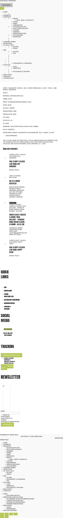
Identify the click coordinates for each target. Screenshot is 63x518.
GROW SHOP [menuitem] (7, 469)
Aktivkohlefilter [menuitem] (13, 448)
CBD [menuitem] (4, 476)
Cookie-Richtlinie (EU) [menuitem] (15, 500)
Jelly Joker (43, 132)
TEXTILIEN (6, 65)
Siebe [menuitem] (9, 454)
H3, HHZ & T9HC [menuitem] (8, 471)
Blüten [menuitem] (9, 472)
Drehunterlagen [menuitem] (13, 464)
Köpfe (15, 22)
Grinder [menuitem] (10, 451)
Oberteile (17, 68)
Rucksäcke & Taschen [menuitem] (15, 487)
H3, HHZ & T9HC (8, 45)
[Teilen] (11, 514)
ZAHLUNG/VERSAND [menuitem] (10, 510)
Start (5, 88)
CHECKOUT (7, 76)
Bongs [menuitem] (9, 458)
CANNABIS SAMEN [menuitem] (9, 467)
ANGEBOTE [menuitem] (7, 444)
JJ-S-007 (51, 132)
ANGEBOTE (7, 15)
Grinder (16, 32)
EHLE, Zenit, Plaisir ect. (25, 20)
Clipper (16, 30)
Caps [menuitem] (8, 484)
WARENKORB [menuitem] (11, 509)
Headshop (12, 88)
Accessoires (18, 35)
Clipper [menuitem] (9, 461)
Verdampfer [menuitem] (11, 462)
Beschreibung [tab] (11, 135)
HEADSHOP (7, 17)
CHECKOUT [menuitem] (7, 491)
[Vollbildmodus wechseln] (7, 514)
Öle (14, 53)
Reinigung (17, 37)
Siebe (15, 23)
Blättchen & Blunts (20, 28)
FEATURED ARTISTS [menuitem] (13, 495)
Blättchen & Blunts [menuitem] (14, 449)
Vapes (15, 48)
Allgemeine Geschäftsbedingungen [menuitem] (20, 499)
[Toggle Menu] (2, 8)
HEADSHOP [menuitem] (7, 446)
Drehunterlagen (19, 33)
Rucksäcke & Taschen (21, 71)
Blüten (15, 46)
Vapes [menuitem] (9, 474)
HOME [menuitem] (5, 443)
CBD (4, 50)
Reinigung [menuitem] (10, 456)
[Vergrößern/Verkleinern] (2, 514)
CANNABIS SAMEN (9, 42)
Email (3, 411)
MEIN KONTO (7, 75)
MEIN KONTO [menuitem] (7, 489)
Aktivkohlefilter (19, 27)
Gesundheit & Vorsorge (22, 63)
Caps (15, 66)
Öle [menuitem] (8, 481)
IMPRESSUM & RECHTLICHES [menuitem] (13, 497)
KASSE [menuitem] (9, 507)
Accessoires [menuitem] (11, 466)
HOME (5, 12)
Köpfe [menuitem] (9, 453)
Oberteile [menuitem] (10, 486)
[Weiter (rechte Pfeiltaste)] (7, 516)
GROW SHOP (7, 43)
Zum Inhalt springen (8, 1)
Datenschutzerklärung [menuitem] (16, 502)
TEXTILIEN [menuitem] (6, 482)
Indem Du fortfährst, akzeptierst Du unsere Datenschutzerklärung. (10, 418)
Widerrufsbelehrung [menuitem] (15, 504)
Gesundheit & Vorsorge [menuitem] (16, 479)
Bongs (15, 18)
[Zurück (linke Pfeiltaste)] (2, 516)
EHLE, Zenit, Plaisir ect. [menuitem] (18, 459)
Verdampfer (18, 25)
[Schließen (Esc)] (16, 514)
